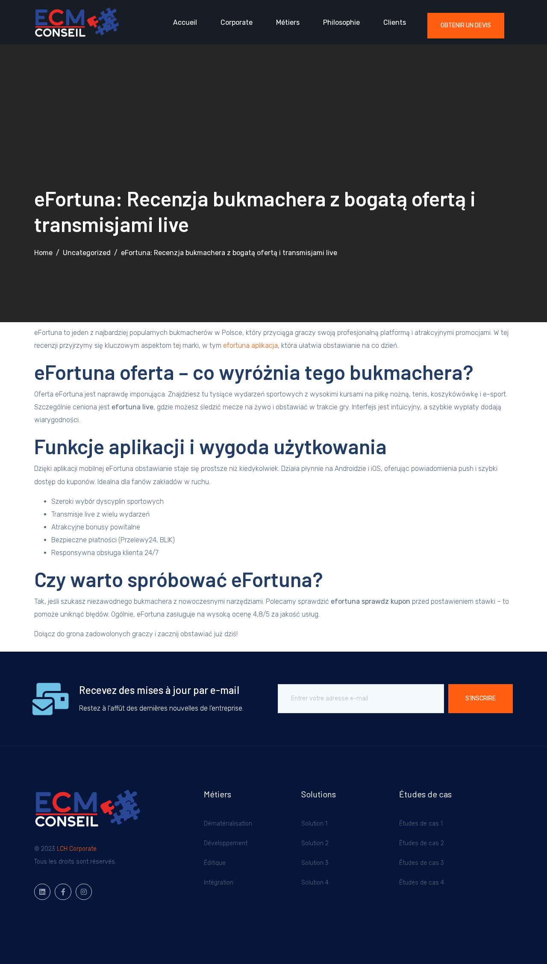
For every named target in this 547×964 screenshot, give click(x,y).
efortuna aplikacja (250, 345)
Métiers (288, 22)
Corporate (237, 22)
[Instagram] (84, 892)
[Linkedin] (42, 892)
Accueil (185, 22)
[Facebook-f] (63, 892)
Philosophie (341, 22)
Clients (394, 22)
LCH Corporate (77, 848)
